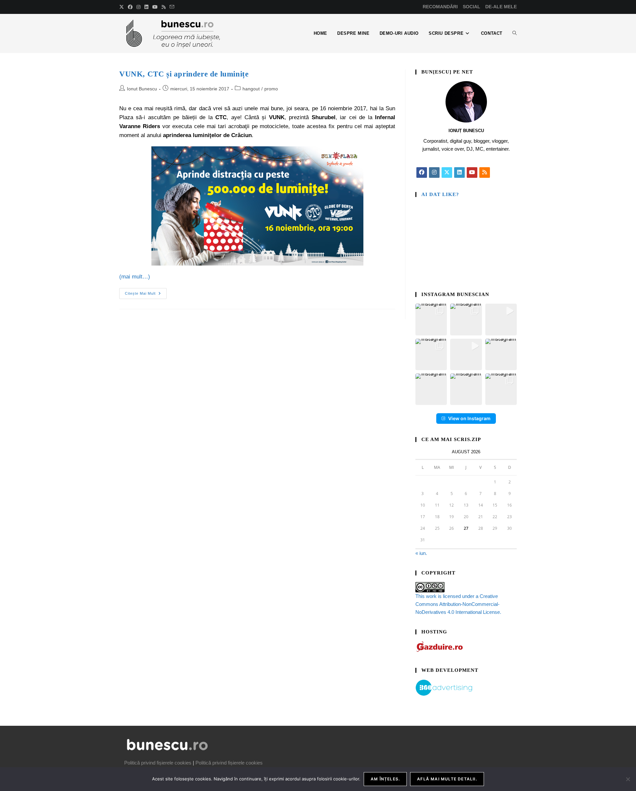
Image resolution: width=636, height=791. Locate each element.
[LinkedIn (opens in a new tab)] (146, 7)
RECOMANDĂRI (440, 6)
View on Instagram (469, 418)
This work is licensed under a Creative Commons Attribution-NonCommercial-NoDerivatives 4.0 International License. (458, 604)
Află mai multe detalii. (447, 778)
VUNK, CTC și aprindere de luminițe (183, 74)
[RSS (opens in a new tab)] (164, 7)
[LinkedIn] (459, 172)
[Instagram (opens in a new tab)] (138, 7)
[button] (431, 319)
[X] (447, 172)
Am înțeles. (385, 778)
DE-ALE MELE (501, 6)
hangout (251, 88)
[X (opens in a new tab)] (122, 7)
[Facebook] (421, 172)
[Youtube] (472, 172)
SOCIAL (471, 6)
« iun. (421, 553)
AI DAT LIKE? (440, 194)
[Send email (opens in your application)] (172, 7)
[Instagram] (434, 172)
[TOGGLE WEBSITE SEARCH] (514, 33)
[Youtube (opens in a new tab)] (155, 7)
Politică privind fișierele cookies (157, 763)
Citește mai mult (146, 291)
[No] (627, 779)
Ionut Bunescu (142, 88)
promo (271, 88)
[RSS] (484, 172)
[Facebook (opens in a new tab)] (130, 7)
